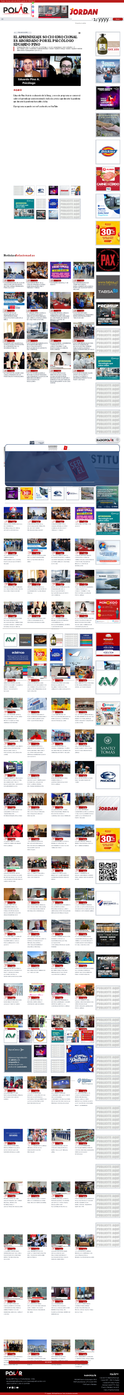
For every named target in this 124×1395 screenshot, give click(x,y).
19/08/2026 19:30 (36, 1249)
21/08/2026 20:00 (58, 311)
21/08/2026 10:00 (60, 744)
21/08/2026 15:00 (82, 340)
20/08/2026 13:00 (36, 965)
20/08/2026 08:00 (36, 1029)
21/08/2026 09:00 (84, 744)
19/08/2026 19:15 (60, 1249)
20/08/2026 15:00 (60, 934)
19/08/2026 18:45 (13, 1301)
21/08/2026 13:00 (82, 371)
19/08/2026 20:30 (60, 1196)
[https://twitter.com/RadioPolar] (33, 9)
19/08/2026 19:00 (84, 1249)
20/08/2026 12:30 (84, 965)
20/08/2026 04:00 (36, 1091)
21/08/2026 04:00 (13, 807)
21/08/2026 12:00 (84, 680)
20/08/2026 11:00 (36, 997)
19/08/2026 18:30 (36, 1301)
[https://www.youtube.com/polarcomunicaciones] (33, 15)
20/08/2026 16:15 (60, 902)
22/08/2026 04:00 (12, 280)
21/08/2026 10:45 (13, 744)
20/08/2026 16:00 (84, 902)
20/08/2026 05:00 (13, 1091)
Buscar (118, 19)
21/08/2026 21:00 (35, 311)
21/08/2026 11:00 (84, 712)
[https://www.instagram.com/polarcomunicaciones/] (33, 13)
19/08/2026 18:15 (60, 1301)
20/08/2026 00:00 (36, 1143)
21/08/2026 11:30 (36, 712)
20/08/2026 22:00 (60, 839)
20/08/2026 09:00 (13, 1029)
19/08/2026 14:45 (84, 1354)
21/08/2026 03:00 (36, 807)
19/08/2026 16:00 (36, 1354)
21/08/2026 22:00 (12, 311)
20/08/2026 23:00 (36, 839)
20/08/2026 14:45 (84, 934)
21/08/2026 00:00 (13, 839)
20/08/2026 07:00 (60, 1029)
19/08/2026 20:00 (84, 1196)
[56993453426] (33, 4)
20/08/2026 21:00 (84, 839)
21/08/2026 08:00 (13, 775)
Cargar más (48, 1362)
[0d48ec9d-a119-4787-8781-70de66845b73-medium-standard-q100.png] (16, 14)
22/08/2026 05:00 (14, 521)
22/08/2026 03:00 (35, 280)
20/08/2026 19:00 (60, 870)
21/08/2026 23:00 (82, 280)
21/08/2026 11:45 (13, 712)
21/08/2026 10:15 (36, 744)
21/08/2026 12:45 (36, 680)
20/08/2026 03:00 (60, 1091)
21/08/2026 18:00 (12, 340)
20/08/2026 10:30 (60, 997)
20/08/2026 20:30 (13, 870)
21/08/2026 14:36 (12, 371)
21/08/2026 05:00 (84, 775)
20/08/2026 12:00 (13, 997)
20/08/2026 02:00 (84, 1091)
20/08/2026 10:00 (84, 997)
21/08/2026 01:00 (84, 807)
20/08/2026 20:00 (36, 870)
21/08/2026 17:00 (35, 340)
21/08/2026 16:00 (58, 340)
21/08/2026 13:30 (58, 371)
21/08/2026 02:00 (60, 807)
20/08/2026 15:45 (13, 934)
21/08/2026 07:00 (36, 775)
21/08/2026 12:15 (60, 680)
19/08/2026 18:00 (84, 1301)
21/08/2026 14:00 (35, 371)
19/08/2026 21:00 (36, 1196)
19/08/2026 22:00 (84, 1143)
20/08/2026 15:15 (36, 934)
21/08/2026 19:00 (82, 311)
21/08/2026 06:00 (60, 775)
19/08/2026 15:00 (60, 1354)
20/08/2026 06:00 (84, 1029)
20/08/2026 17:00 (13, 902)
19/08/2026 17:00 (13, 1354)
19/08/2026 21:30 (13, 1196)
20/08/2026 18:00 (84, 870)
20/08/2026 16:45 (36, 902)
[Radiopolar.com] (2, 19)
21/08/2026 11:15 (60, 712)
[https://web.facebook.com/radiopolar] (33, 7)
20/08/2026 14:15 (13, 965)
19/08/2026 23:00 (60, 1143)
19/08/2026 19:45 (13, 1249)
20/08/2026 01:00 (13, 1143)
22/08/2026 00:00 (58, 280)
